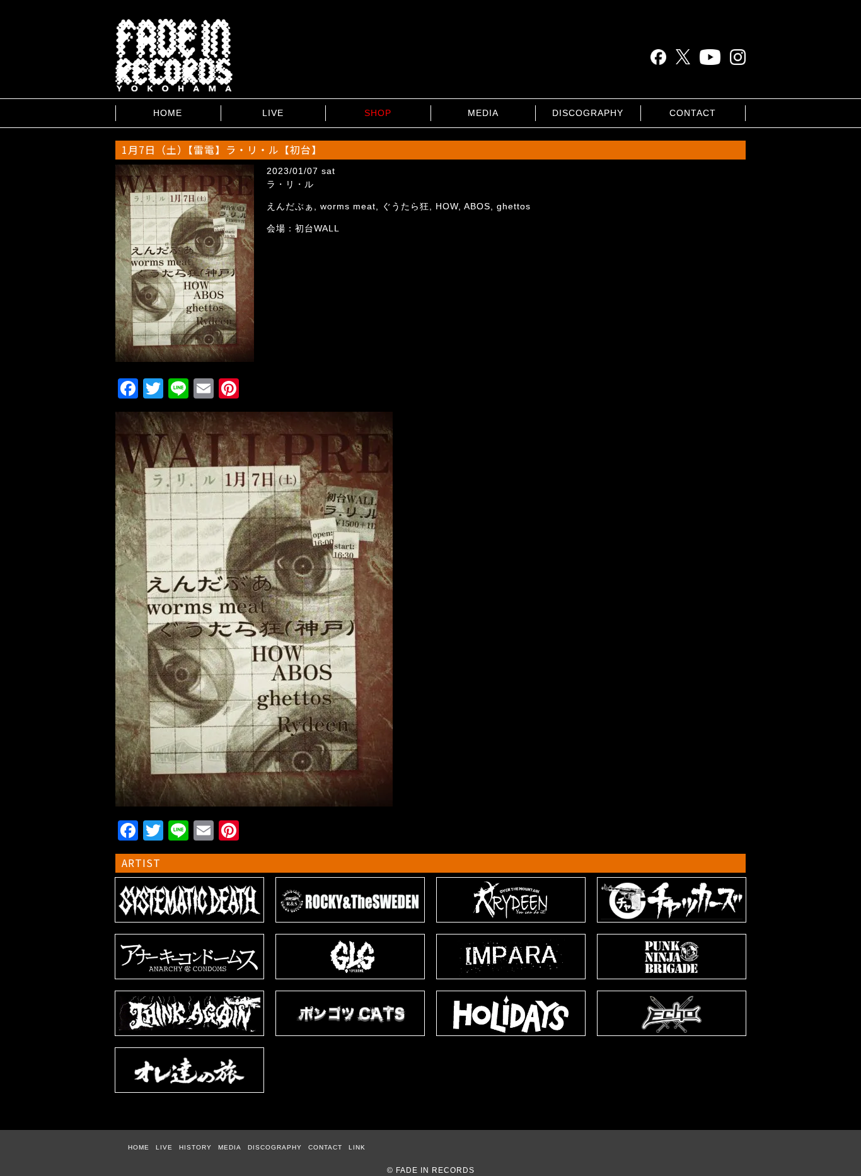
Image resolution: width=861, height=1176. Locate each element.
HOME (167, 113)
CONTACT (692, 113)
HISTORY (195, 1147)
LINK (357, 1147)
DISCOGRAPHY (587, 113)
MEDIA (483, 113)
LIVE (273, 113)
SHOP (377, 113)
